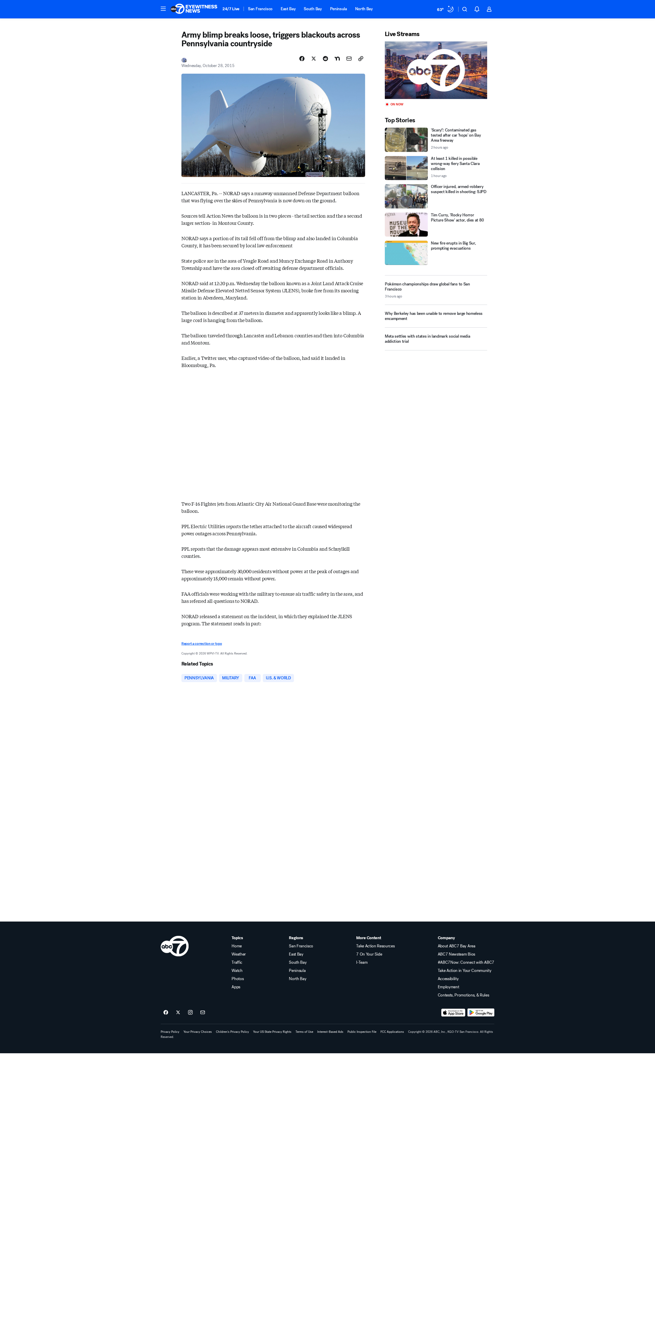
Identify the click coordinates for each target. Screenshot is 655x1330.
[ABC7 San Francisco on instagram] (190, 1012)
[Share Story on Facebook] (302, 58)
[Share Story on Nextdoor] (337, 58)
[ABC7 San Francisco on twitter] (178, 1012)
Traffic (237, 962)
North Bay (364, 9)
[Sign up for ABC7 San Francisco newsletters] (203, 1012)
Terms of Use (304, 1031)
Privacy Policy (170, 1031)
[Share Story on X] (313, 58)
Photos (238, 979)
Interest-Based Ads (330, 1031)
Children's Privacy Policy (232, 1031)
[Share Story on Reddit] (325, 58)
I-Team (361, 962)
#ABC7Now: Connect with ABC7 (466, 962)
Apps (236, 987)
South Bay (313, 9)
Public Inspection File (361, 1031)
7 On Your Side (369, 954)
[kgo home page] (175, 946)
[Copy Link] (360, 58)
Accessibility (448, 979)
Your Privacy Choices (197, 1031)
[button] (163, 9)
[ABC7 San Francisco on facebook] (166, 1012)
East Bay (288, 9)
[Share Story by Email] (349, 58)
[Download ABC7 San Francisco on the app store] (453, 1012)
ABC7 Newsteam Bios (456, 954)
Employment (448, 987)
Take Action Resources (375, 946)
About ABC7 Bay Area (456, 946)
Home (237, 946)
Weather (239, 954)
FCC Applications (392, 1031)
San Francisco (260, 9)
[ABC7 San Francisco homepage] (194, 9)
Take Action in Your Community (465, 971)
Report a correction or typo (201, 643)
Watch (237, 971)
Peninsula (338, 9)
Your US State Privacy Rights (272, 1031)
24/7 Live (230, 9)
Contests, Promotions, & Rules (463, 995)
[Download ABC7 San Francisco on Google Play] (480, 1012)
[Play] (436, 70)
